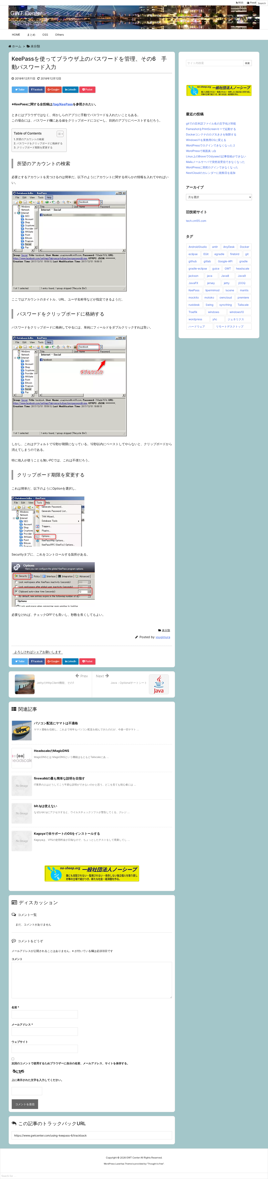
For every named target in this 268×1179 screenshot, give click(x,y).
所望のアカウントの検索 (30, 139)
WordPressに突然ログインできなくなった (212, 167)
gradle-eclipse (198, 268)
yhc (214, 319)
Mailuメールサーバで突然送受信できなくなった (215, 161)
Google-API (225, 261)
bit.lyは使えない (45, 806)
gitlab (207, 261)
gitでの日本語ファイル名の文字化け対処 (211, 123)
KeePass (194, 290)
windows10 (237, 312)
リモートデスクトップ (229, 326)
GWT (228, 268)
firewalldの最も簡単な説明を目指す (59, 778)
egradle (219, 254)
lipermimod (212, 290)
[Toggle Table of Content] (58, 134)
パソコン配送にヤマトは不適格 (56, 723)
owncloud (226, 297)
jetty (227, 283)
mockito (194, 297)
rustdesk (194, 304)
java (209, 275)
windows (213, 312)
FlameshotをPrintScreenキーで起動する (211, 129)
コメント (17, 959)
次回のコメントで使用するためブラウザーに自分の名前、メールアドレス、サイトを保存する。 (71, 1063)
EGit (206, 254)
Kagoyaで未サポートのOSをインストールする (67, 833)
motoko (209, 297)
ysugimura (163, 637)
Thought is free (155, 1163)
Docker (244, 246)
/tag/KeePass (62, 104)
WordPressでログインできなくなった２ (210, 145)
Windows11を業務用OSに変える (206, 140)
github (193, 261)
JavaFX (193, 283)
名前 (15, 1007)
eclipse (193, 254)
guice (215, 268)
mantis (244, 290)
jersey (211, 283)
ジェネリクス (236, 319)
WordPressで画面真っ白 (201, 150)
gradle (243, 261)
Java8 (225, 275)
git (247, 254)
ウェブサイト (20, 1041)
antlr (215, 246)
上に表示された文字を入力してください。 (38, 1080)
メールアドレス (22, 1024)
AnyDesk (229, 246)
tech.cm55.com (196, 220)
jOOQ (241, 283)
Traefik (193, 312)
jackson (193, 275)
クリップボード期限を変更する (35, 147)
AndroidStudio (198, 246)
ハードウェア (197, 326)
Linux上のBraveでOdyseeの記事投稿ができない (216, 156)
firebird (234, 254)
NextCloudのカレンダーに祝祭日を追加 (210, 172)
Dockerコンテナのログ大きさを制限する (211, 134)
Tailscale (243, 304)
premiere (243, 297)
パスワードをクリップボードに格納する (40, 143)
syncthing (225, 304)
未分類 (166, 630)
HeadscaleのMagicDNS (51, 751)
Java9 (242, 275)
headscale (242, 268)
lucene (230, 290)
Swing (209, 304)
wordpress (195, 319)
